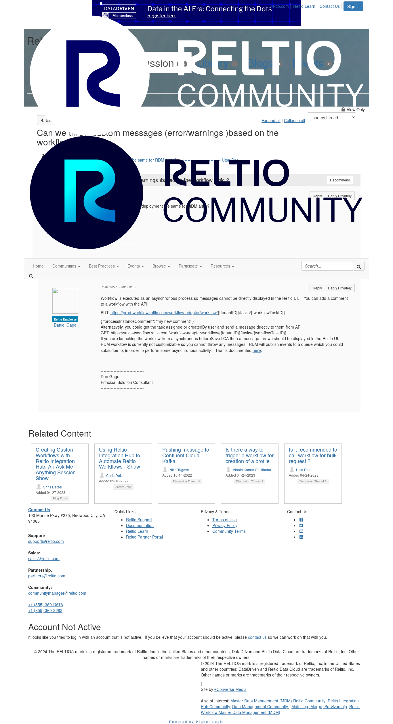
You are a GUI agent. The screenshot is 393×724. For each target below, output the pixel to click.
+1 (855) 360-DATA (45, 604)
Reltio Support (139, 519)
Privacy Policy (224, 525)
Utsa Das (303, 469)
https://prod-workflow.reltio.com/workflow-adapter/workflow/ (164, 312)
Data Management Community (260, 706)
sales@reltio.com (44, 558)
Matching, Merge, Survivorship (319, 706)
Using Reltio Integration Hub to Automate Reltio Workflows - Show (119, 458)
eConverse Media (230, 689)
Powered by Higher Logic (196, 721)
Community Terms (229, 531)
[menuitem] (281, 5)
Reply (317, 287)
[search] (359, 266)
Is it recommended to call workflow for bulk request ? (313, 455)
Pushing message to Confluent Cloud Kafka (185, 455)
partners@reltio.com (46, 576)
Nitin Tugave (179, 469)
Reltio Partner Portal (144, 537)
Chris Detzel (52, 486)
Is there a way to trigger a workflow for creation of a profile (250, 455)
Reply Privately (340, 287)
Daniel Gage (65, 325)
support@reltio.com (46, 541)
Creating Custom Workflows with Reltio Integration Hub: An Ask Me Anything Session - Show (57, 464)
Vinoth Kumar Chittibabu (252, 469)
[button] (66, 266)
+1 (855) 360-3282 (45, 610)
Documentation (140, 525)
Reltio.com (279, 6)
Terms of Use (224, 519)
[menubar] (306, 5)
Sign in (353, 6)
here (257, 350)
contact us (257, 637)
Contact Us (330, 6)
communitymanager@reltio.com (57, 593)
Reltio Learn (304, 6)
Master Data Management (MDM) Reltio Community (277, 701)
